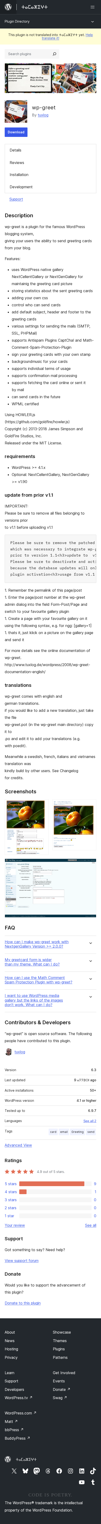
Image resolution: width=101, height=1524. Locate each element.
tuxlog (43, 115)
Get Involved (64, 1372)
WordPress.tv (19, 1397)
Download (16, 132)
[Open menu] (93, 7)
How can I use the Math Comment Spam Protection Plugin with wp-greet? (38, 979)
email (64, 1132)
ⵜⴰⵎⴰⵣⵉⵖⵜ (26, 1459)
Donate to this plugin (23, 1303)
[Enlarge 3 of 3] (90, 865)
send (90, 1132)
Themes (60, 1340)
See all (90, 1225)
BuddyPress (17, 1438)
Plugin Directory (17, 21)
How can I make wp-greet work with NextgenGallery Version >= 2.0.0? (37, 944)
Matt (11, 1421)
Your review (15, 1225)
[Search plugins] (54, 54)
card (53, 1132)
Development (21, 186)
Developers (14, 1389)
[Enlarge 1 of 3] (42, 805)
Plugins (59, 1349)
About (10, 1332)
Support (16, 199)
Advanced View (18, 1145)
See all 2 (89, 1121)
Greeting (77, 1132)
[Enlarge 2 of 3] (90, 805)
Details (15, 150)
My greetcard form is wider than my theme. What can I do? (32, 962)
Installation (19, 174)
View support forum (22, 1260)
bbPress (14, 1429)
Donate (61, 1389)
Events (59, 1381)
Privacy (11, 1357)
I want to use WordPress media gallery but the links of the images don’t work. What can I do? (34, 1000)
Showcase (62, 1332)
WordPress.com (21, 1413)
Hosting (11, 1349)
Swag (60, 1397)
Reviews (17, 162)
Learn (9, 1372)
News (10, 1340)
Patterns (60, 1357)
